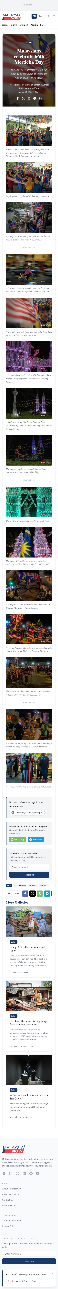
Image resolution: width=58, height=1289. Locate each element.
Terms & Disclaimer (11, 1220)
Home (5, 24)
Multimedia (37, 24)
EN (34, 16)
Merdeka (43, 885)
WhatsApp (19, 839)
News (14, 24)
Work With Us (8, 1205)
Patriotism (33, 885)
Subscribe (29, 874)
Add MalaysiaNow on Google (28, 812)
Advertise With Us (10, 1194)
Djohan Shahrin (32, 84)
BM (41, 16)
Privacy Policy (8, 1226)
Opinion (24, 24)
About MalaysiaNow (11, 1188)
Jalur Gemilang (20, 885)
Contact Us (7, 1199)
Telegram (37, 839)
